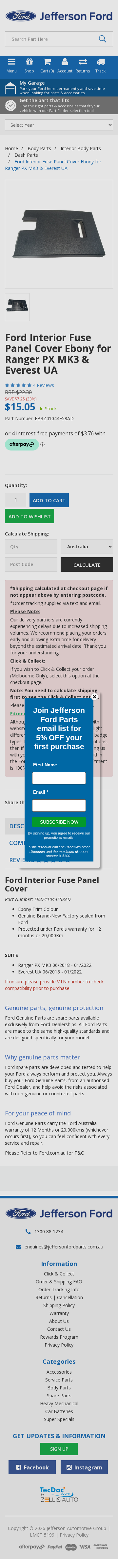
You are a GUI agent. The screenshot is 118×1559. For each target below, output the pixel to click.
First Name (45, 764)
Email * (40, 791)
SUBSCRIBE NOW (59, 821)
